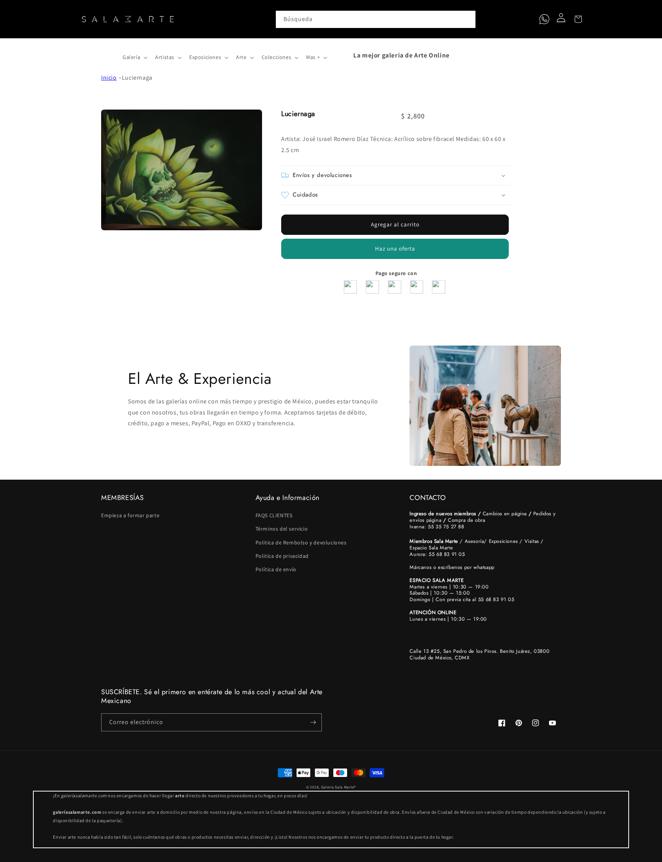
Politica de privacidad (282, 555)
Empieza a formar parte (130, 515)
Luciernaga (137, 78)
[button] (109, 55)
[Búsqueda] (467, 19)
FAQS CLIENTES (274, 515)
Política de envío (276, 569)
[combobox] (376, 19)
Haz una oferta (395, 248)
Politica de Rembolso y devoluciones (301, 542)
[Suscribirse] (313, 722)
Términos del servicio (282, 528)
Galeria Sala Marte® (338, 787)
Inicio (109, 78)
